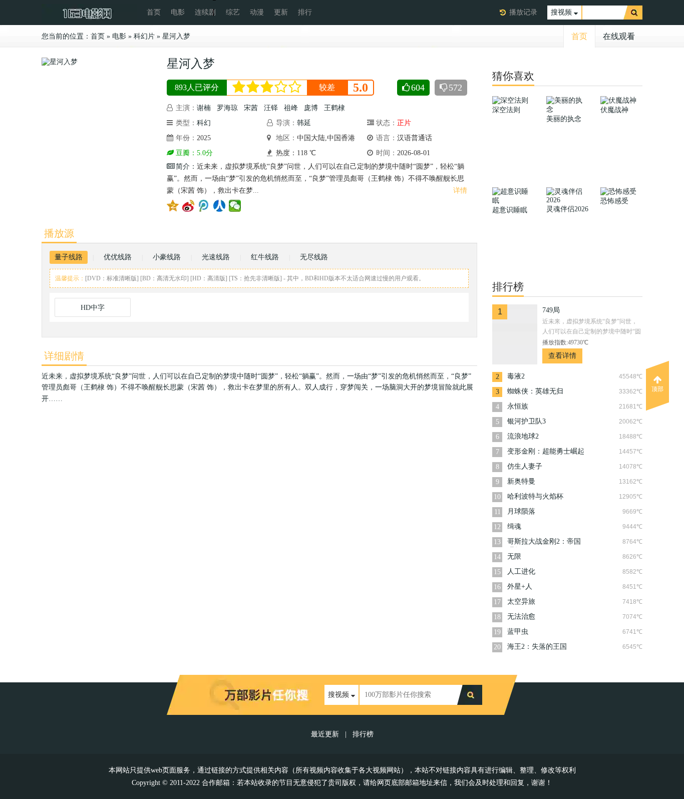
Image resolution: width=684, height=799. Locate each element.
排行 (305, 12)
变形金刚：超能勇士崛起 (545, 451)
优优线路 (118, 257)
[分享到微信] (235, 206)
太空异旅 (521, 601)
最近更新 (325, 734)
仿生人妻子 (524, 466)
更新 (281, 12)
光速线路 (216, 257)
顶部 (657, 388)
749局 (551, 310)
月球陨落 (521, 511)
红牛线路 (265, 257)
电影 (178, 12)
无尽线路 (314, 257)
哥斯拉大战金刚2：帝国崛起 (544, 542)
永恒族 (517, 406)
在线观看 (619, 36)
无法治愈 (521, 616)
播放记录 (523, 12)
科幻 (204, 123)
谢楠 (204, 108)
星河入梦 (176, 36)
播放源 (59, 233)
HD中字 (93, 307)
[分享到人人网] (219, 206)
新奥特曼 (521, 481)
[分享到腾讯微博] (204, 206)
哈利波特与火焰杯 (535, 496)
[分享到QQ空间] (173, 206)
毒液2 (516, 376)
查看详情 (562, 355)
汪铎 (271, 108)
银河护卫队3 (526, 421)
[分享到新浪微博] (188, 206)
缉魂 (514, 526)
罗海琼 (227, 108)
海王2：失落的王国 (537, 646)
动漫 (257, 12)
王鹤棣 (334, 108)
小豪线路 (167, 257)
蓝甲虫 (517, 631)
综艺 (233, 12)
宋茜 (251, 108)
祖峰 (291, 108)
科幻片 (144, 36)
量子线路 (69, 257)
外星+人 (519, 586)
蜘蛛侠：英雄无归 (535, 391)
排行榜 (363, 734)
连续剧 (205, 12)
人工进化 (521, 571)
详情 (460, 190)
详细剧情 (64, 355)
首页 (154, 12)
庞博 (311, 108)
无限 (514, 556)
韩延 (304, 123)
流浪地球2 (523, 436)
